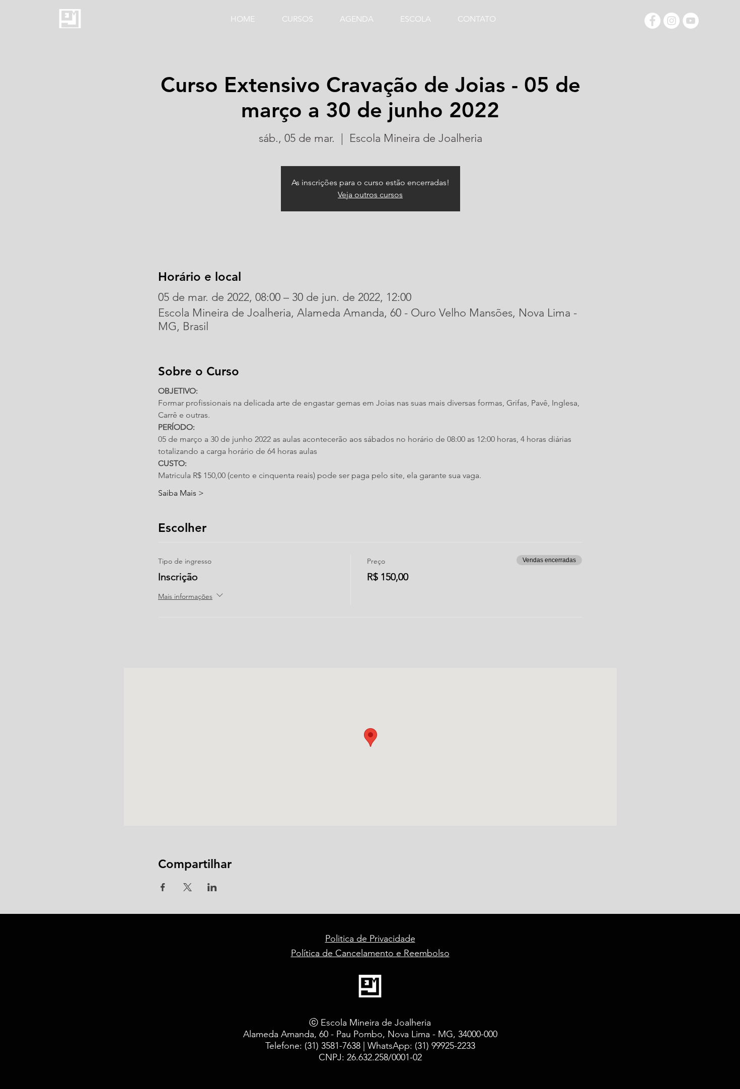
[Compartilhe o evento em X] (187, 887)
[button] (304, 15)
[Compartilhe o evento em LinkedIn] (212, 887)
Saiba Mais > (181, 493)
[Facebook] (652, 21)
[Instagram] (671, 21)
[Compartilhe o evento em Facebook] (163, 887)
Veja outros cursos (370, 194)
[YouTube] (691, 21)
